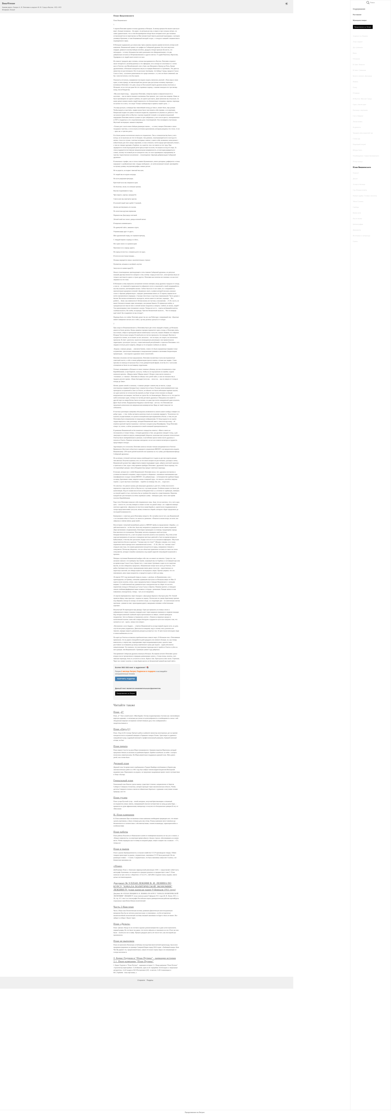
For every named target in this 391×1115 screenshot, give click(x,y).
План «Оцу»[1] (121, 729)
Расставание (357, 14)
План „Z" (118, 712)
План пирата (120, 746)
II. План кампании (123, 814)
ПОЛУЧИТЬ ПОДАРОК (126, 679)
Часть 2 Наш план (123, 906)
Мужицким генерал (360, 20)
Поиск (370, 2)
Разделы (150, 980)
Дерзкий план (121, 763)
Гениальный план (123, 780)
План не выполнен (123, 941)
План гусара (120, 797)
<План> (117, 866)
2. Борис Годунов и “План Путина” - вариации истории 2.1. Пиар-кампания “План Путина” (144, 959)
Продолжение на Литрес (362, 27)
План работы (120, 831)
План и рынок (121, 848)
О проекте (141, 980)
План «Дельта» (121, 923)
